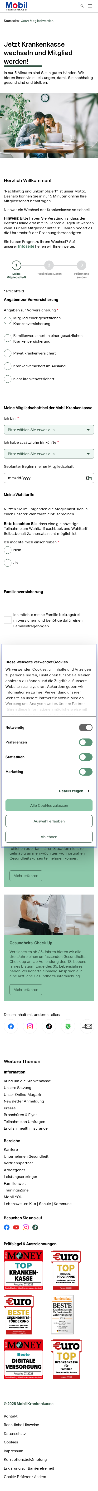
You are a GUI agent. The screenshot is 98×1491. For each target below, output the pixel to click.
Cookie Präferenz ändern (25, 1477)
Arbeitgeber (14, 1170)
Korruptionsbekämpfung (25, 1459)
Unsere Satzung (17, 1087)
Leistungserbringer (20, 1176)
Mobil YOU (13, 1197)
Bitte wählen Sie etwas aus (31, 430)
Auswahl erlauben (49, 821)
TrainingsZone (16, 1190)
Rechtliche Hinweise (21, 1424)
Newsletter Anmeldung (24, 1101)
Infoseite (26, 246)
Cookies (11, 1442)
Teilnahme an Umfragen (24, 1121)
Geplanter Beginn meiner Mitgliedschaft (39, 466)
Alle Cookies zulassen (49, 805)
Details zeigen (71, 791)
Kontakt (11, 1416)
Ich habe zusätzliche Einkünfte (31, 442)
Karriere (11, 1149)
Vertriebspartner (18, 1163)
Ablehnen (49, 837)
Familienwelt (15, 1183)
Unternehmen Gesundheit (26, 1156)
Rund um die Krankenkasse (27, 1081)
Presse (10, 1108)
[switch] (86, 742)
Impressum (13, 1451)
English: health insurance (26, 1128)
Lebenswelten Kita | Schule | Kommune (38, 1203)
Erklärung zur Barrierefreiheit (29, 1468)
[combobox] (49, 429)
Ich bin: (11, 418)
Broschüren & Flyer (20, 1114)
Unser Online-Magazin (23, 1094)
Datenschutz (15, 1433)
